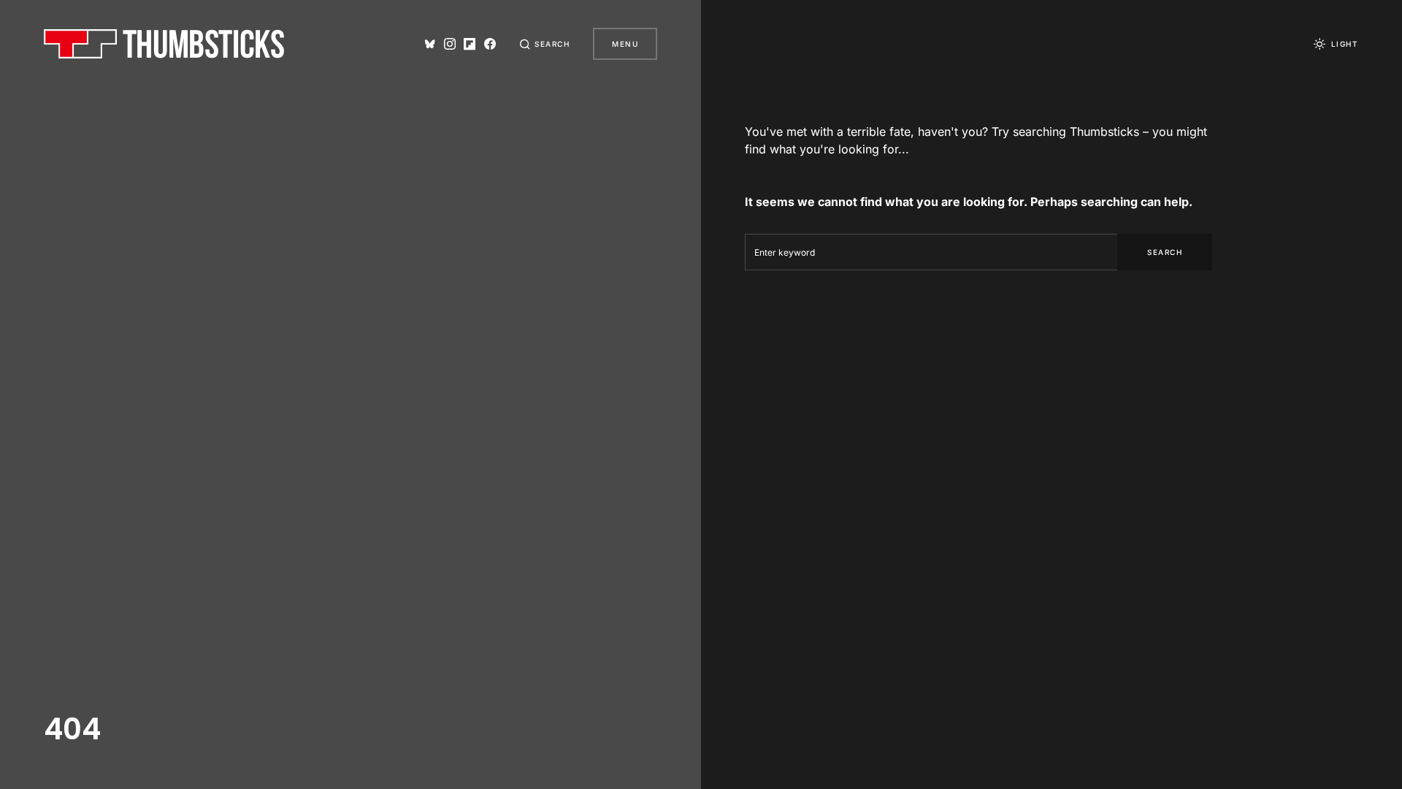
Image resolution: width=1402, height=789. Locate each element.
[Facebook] (490, 44)
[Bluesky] (430, 44)
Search (1164, 252)
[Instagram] (450, 44)
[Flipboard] (469, 44)
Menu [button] (625, 43)
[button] (544, 44)
